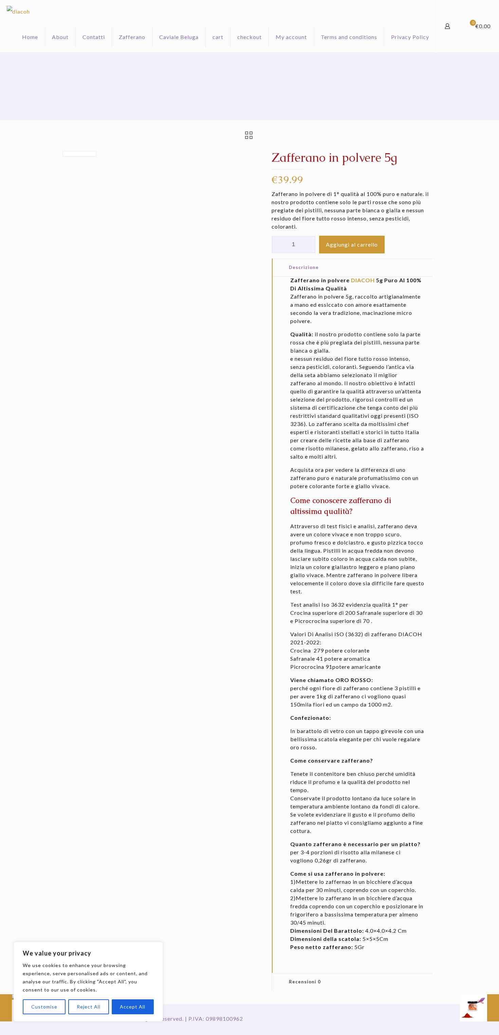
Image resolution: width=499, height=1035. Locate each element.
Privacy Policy (410, 37)
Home (30, 37)
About (60, 37)
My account (291, 37)
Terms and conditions (349, 37)
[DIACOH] (18, 11)
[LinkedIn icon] (401, 1019)
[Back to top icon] (425, 1019)
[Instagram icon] (408, 1019)
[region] (88, 981)
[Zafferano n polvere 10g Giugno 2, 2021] (479, 1007)
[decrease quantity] (279, 244)
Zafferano (132, 37)
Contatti (93, 37)
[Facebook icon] (394, 1019)
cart (217, 37)
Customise (44, 1007)
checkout (249, 37)
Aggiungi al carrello (352, 244)
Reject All (88, 1007)
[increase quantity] (308, 244)
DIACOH (363, 280)
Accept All (132, 1007)
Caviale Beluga (179, 37)
